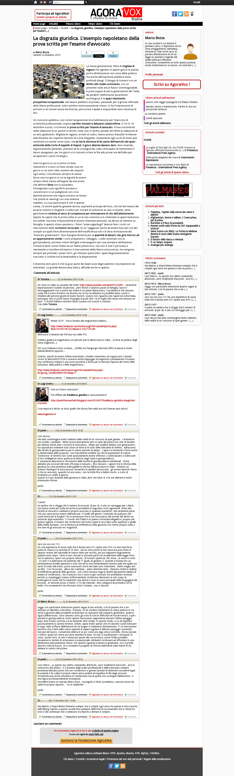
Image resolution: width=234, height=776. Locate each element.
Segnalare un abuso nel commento (107, 309)
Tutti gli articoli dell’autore (157, 123)
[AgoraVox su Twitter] (180, 15)
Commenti (86, 56)
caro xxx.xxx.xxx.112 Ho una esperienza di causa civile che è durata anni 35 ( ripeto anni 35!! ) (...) (170, 298)
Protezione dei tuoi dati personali (124, 759)
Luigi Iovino (46, 315)
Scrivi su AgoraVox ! (172, 84)
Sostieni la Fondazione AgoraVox (86, 740)
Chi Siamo (115, 23)
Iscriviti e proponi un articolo (51, 17)
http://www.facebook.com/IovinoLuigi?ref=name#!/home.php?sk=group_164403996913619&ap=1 (70, 371)
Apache (120, 753)
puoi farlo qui (96, 734)
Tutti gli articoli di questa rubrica (172, 172)
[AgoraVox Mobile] (192, 15)
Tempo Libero (95, 23)
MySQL (145, 753)
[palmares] (167, 196)
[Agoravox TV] (49, 2)
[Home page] (117, 19)
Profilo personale (154, 74)
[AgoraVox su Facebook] (174, 15)
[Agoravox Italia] (44, 2)
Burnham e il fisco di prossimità (167, 223)
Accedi (196, 2)
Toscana (44, 279)
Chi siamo (69, 759)
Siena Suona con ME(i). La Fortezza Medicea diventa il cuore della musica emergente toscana (174, 234)
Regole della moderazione (157, 759)
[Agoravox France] (41, 2)
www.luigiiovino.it (47, 414)
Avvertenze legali (95, 759)
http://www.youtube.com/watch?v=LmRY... (102, 285)
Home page (39, 23)
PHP (137, 753)
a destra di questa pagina (105, 730)
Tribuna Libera (73, 23)
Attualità (53, 23)
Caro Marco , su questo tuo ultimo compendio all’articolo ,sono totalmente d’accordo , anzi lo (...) (171, 277)
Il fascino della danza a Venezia (167, 239)
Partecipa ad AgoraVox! (52, 13)
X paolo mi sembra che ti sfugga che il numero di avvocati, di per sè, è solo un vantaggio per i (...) (170, 309)
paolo (43, 430)
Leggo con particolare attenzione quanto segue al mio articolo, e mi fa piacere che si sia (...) (170, 288)
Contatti (80, 759)
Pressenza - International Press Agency (172, 151)
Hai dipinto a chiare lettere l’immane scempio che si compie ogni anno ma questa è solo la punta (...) (171, 267)
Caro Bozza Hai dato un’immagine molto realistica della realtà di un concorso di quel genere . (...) (170, 319)
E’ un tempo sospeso (161, 242)
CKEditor (154, 753)
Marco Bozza (42, 52)
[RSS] (186, 15)
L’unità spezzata (154, 118)
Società (64, 28)
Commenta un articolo (52, 309)
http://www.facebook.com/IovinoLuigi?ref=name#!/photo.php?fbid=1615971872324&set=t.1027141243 (84, 327)
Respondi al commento (76, 309)
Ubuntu (130, 753)
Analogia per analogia (162, 245)
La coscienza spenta (155, 113)
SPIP (112, 753)
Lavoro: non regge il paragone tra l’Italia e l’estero (172, 102)
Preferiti (113, 56)
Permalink (131, 309)
